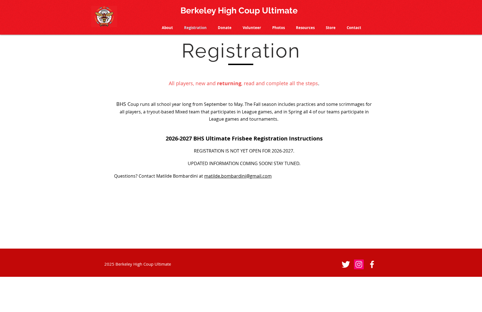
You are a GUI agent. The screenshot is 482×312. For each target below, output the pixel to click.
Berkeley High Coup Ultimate (239, 10)
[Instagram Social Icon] (359, 264)
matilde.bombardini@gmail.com (238, 176)
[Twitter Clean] (346, 264)
